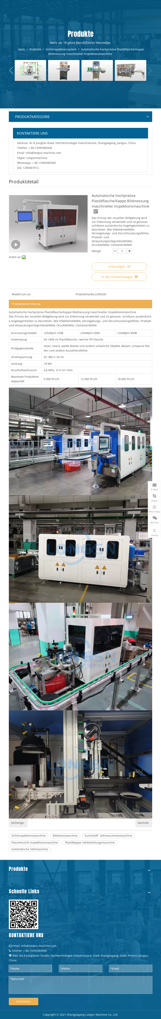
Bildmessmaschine (65, 835)
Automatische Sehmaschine (29, 849)
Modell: (17, 294)
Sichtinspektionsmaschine (28, 835)
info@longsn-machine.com (43, 153)
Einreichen (23, 1001)
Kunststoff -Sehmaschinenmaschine (108, 835)
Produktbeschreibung (26, 304)
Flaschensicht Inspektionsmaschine (34, 842)
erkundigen (116, 266)
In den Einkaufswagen (117, 277)
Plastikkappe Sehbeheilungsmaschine (90, 842)
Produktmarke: (85, 294)
